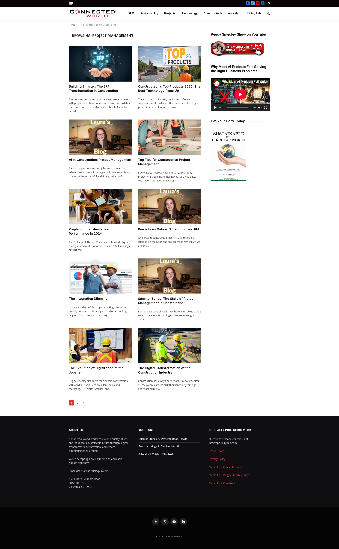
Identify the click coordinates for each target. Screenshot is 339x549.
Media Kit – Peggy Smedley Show (229, 475)
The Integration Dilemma (88, 298)
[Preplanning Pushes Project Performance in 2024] (100, 206)
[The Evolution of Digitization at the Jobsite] (100, 345)
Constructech (213, 13)
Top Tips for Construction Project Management (164, 162)
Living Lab (254, 13)
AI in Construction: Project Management (100, 160)
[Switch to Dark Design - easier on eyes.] (268, 13)
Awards (233, 13)
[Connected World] (93, 13)
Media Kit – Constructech (224, 483)
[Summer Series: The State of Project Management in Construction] (169, 276)
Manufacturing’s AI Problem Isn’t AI (159, 446)
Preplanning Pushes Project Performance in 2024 (90, 231)
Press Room (216, 451)
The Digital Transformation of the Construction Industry (164, 370)
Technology (190, 13)
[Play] (215, 107)
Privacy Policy (217, 459)
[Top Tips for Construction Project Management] (169, 137)
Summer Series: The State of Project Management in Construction (166, 301)
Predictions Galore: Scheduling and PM (168, 229)
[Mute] (260, 107)
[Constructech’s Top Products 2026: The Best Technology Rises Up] (169, 63)
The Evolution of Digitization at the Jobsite (96, 370)
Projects (170, 13)
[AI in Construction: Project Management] (100, 137)
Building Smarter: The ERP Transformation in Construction (93, 89)
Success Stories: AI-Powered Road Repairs (163, 438)
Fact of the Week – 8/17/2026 (156, 453)
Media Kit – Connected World (226, 467)
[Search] (268, 3)
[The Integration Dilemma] (100, 276)
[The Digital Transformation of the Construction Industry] (169, 345)
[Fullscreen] (265, 107)
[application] (240, 94)
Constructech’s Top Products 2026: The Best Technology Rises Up (169, 89)
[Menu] (71, 3)
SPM (131, 13)
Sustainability (149, 13)
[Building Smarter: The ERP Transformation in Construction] (100, 63)
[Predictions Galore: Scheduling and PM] (169, 206)
